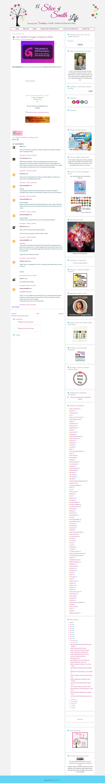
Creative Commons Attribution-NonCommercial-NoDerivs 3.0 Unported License (80, 763)
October (73, 699)
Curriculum (71, 446)
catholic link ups (73, 581)
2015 (71, 628)
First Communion (73, 464)
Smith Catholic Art (73, 534)
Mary (70, 495)
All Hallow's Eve (73, 423)
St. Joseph (71, 540)
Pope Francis (72, 512)
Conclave (71, 444)
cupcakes (71, 583)
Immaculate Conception (74, 485)
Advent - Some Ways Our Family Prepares (79, 650)
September (73, 701)
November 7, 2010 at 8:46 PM (28, 258)
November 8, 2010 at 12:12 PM (28, 275)
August (72, 703)
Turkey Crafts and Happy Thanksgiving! (79, 652)
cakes (70, 578)
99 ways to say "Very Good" (75, 417)
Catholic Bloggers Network (75, 436)
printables (71, 604)
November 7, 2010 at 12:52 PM (28, 182)
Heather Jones (24, 261)
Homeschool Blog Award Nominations (77, 481)
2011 (71, 636)
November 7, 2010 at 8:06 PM (28, 237)
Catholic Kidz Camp (73, 438)
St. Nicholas (72, 546)
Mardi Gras (71, 493)
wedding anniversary (73, 613)
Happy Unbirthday (73, 470)
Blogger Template (48, 780)
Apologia (71, 429)
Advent (71, 421)
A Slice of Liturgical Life (70, 28)
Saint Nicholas (72, 525)
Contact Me (85, 28)
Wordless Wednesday (74, 561)
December (73, 640)
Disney (70, 449)
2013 (71, 632)
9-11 (70, 415)
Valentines (71, 557)
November (73, 642)
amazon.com (72, 568)
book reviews (72, 576)
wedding (71, 610)
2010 (71, 638)
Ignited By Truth (73, 483)
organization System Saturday (76, 602)
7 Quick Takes (72, 412)
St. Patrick (71, 549)
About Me (26, 28)
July (72, 705)
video (70, 608)
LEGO (70, 487)
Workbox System (73, 566)
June (72, 707)
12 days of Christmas (74, 408)
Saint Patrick (72, 527)
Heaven (17, 137)
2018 (71, 622)
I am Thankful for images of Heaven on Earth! (34, 37)
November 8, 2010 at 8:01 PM (28, 304)
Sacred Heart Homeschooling (50, 28)
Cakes (34, 28)
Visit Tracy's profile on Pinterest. (80, 263)
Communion (72, 442)
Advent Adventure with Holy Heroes (78, 648)
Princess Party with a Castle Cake (78, 656)
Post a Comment (15, 306)
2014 (71, 630)
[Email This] (12, 139)
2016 (71, 626)
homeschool (72, 598)
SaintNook (71, 529)
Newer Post (13, 313)
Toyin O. (22, 278)
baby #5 (71, 572)
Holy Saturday (72, 474)
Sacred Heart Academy (74, 519)
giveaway (71, 589)
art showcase (72, 570)
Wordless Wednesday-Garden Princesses (79, 654)
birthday (71, 574)
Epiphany (71, 459)
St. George (71, 538)
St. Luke (71, 544)
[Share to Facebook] (18, 139)
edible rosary (72, 585)
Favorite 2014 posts (73, 461)
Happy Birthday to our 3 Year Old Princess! (80, 660)
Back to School (72, 432)
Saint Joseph (72, 523)
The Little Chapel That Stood (75, 555)
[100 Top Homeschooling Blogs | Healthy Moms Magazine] (80, 399)
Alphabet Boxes (72, 427)
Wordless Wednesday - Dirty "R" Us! (78, 662)
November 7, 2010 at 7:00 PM (28, 211)
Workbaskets (72, 564)
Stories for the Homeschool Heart (76, 553)
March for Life (72, 491)
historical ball (72, 595)
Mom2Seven (23, 226)
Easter (70, 453)
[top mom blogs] (37, 112)
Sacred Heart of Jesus (74, 521)
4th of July (71, 410)
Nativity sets (72, 498)
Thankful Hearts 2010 (33, 137)
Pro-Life (71, 517)
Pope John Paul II (73, 515)
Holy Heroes (72, 472)
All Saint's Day (72, 425)
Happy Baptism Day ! (75, 658)
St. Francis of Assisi (73, 536)
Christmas (71, 440)
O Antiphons (72, 500)
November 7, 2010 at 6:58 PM (28, 196)
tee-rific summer (73, 606)
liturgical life (72, 600)
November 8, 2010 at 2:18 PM (28, 285)
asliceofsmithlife (29, 39)
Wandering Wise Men (74, 559)
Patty (21, 146)
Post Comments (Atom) (23, 315)
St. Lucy (71, 542)
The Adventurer (24, 158)
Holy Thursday (72, 476)
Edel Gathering (72, 457)
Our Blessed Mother (73, 502)
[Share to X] (16, 139)
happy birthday (72, 593)
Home (17, 28)
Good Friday (72, 466)
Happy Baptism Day (73, 468)
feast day (71, 587)
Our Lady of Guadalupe (74, 504)
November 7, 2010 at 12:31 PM (28, 155)
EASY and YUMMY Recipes (75, 451)
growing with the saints (74, 591)
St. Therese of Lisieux (74, 551)
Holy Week (71, 478)
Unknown (23, 173)
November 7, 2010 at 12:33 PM (28, 170)
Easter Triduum (72, 455)
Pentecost (71, 510)
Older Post (61, 313)
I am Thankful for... (24, 137)
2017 (71, 624)
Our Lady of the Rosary (74, 506)
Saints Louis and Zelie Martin (75, 532)
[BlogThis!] (14, 139)
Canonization (72, 434)
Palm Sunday (72, 508)
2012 (71, 634)
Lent (70, 489)
